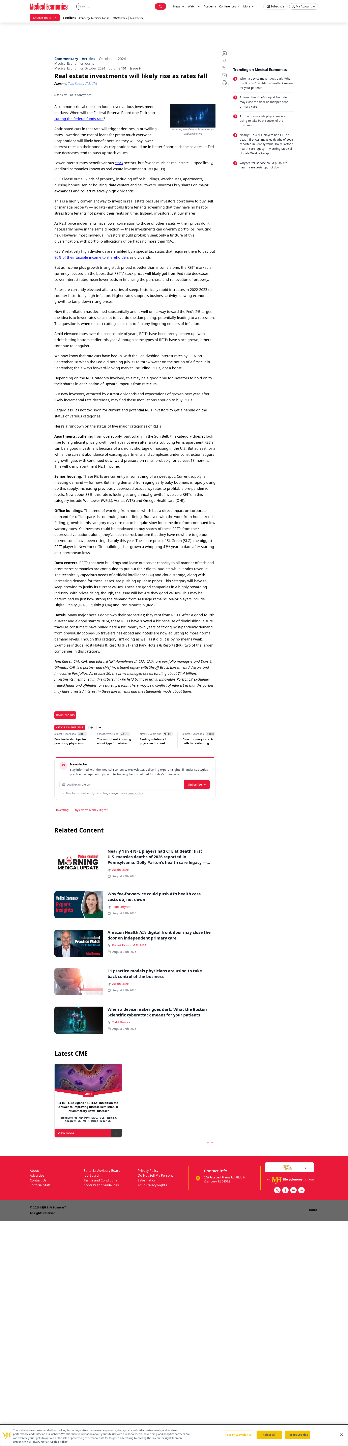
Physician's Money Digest (91, 810)
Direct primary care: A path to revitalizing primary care (197, 741)
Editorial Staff (40, 1185)
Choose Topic (42, 18)
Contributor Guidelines (101, 1185)
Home (313, 1210)
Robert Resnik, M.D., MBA (129, 945)
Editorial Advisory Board (102, 1170)
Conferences (227, 6)
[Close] (341, 1434)
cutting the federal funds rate (79, 118)
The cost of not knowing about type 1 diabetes (114, 741)
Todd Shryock (121, 907)
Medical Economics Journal (74, 63)
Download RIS (65, 715)
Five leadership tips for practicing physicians (70, 741)
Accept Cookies (298, 1435)
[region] (174, 1435)
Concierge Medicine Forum (94, 18)
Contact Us (38, 1180)
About (34, 1170)
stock (119, 162)
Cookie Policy (58, 1442)
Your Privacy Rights (152, 1185)
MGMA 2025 (120, 18)
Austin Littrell (121, 870)
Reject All (269, 1435)
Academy (210, 6)
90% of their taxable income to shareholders (91, 257)
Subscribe (195, 784)
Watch (192, 6)
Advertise (37, 1175)
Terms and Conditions (100, 1180)
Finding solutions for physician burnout (154, 741)
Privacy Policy (148, 1170)
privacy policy (135, 793)
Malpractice (137, 18)
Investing (62, 810)
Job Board (91, 1175)
